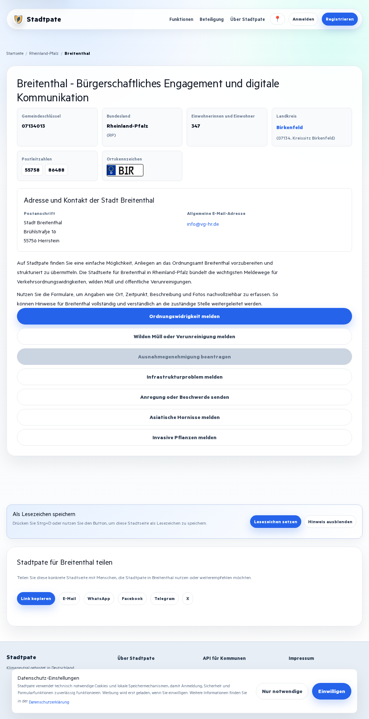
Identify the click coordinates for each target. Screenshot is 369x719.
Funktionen (181, 19)
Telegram (164, 598)
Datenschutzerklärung (49, 702)
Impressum (301, 658)
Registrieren (340, 19)
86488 (56, 169)
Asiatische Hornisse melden (185, 417)
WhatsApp (99, 598)
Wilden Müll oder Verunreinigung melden (184, 336)
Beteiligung (212, 19)
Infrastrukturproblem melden (185, 376)
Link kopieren (36, 598)
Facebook (132, 598)
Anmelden (303, 19)
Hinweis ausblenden (330, 521)
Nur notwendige (282, 691)
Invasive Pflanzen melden (184, 437)
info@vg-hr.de (203, 223)
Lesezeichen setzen (275, 521)
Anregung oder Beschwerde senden (184, 396)
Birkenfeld (289, 127)
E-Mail (69, 598)
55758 (32, 169)
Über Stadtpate (247, 19)
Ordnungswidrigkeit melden (184, 316)
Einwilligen (331, 691)
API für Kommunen (224, 658)
